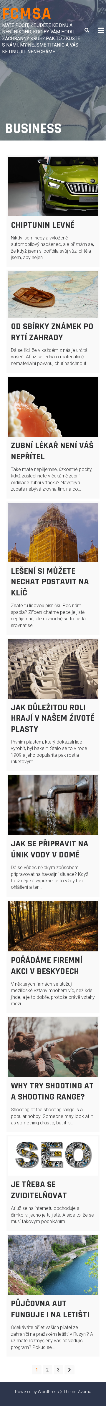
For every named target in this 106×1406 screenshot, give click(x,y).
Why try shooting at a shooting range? (52, 1091)
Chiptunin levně (42, 225)
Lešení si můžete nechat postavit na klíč (50, 582)
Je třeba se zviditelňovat (39, 1190)
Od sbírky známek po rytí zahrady (52, 332)
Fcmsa (27, 14)
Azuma (84, 1391)
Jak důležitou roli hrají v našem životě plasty (53, 718)
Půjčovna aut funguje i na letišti (50, 1309)
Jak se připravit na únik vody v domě (49, 849)
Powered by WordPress (37, 1391)
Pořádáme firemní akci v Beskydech (46, 966)
